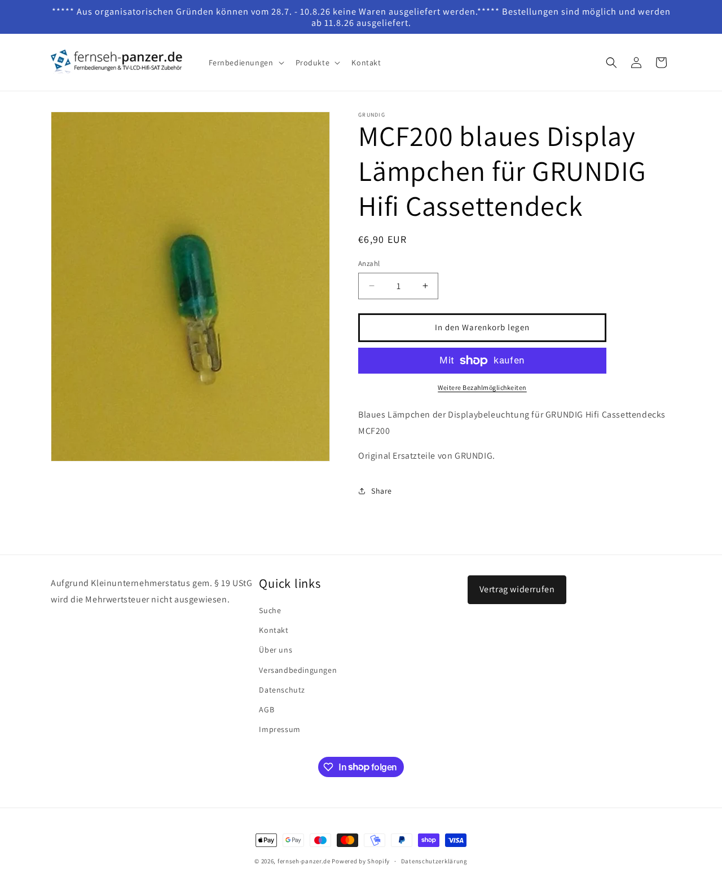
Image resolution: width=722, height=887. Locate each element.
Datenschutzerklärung (434, 860)
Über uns (275, 650)
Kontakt (273, 630)
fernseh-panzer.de (304, 861)
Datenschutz (282, 690)
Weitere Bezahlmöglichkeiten (482, 387)
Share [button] (381, 491)
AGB (266, 709)
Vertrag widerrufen (517, 589)
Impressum (279, 729)
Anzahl (369, 263)
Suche (270, 610)
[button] (245, 62)
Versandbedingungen (298, 670)
